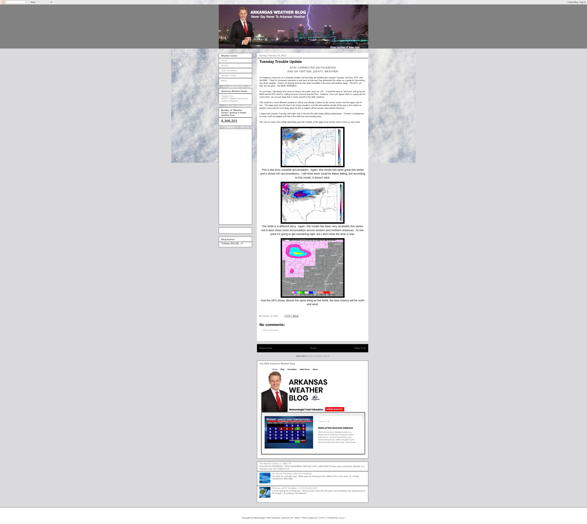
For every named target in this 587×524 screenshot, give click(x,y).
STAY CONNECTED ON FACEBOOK (312, 67)
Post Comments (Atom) (318, 356)
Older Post (360, 348)
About (224, 80)
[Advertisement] (233, 176)
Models (224, 65)
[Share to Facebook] (294, 316)
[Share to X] (291, 316)
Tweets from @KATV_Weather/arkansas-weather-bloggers (234, 98)
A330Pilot (321, 518)
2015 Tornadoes (229, 70)
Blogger (341, 518)
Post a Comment (270, 330)
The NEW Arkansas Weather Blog (277, 363)
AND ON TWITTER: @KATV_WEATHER (312, 71)
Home (313, 348)
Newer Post (265, 348)
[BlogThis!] (288, 316)
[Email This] (285, 316)
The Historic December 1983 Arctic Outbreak (292, 473)
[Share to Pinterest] (297, 316)
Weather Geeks (228, 75)
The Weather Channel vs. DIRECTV (275, 464)
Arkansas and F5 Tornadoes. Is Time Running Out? (294, 488)
